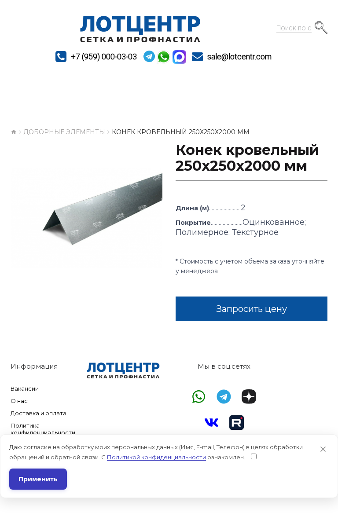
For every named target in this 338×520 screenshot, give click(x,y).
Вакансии (25, 388)
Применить (38, 479)
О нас (19, 400)
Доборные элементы (64, 131)
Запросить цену (251, 309)
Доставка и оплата (38, 413)
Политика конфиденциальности (41, 429)
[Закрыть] (323, 449)
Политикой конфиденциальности (156, 457)
